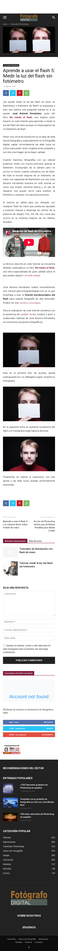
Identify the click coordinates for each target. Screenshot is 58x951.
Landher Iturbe (28, 314)
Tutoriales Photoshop (19, 24)
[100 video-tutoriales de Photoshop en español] (10, 817)
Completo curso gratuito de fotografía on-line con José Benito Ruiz (37, 802)
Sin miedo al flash (21, 117)
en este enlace (32, 275)
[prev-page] (5, 577)
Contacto (39, 942)
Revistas (18, 942)
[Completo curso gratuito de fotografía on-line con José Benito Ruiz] (10, 803)
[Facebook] (6, 93)
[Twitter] (13, 93)
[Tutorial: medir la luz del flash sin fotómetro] (10, 568)
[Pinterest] (20, 93)
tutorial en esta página (29, 303)
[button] (5, 18)
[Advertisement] (29, 8)
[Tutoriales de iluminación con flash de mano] (10, 552)
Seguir (50, 728)
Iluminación (43, 939)
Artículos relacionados (15, 541)
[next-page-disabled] (9, 577)
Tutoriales (11, 939)
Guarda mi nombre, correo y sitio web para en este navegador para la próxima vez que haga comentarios (27, 648)
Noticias (28, 942)
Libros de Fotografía (27, 939)
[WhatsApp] (26, 93)
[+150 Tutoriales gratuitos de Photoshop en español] (8, 788)
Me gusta (48, 722)
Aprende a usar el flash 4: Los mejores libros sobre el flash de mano (15, 524)
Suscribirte (47, 735)
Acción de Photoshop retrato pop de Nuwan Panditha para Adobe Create (44, 526)
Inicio (5, 24)
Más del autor (35, 541)
